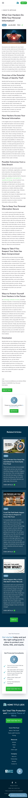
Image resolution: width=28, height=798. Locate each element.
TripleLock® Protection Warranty (14, 790)
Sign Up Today (7, 390)
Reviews (14, 761)
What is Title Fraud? (14, 730)
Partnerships (14, 759)
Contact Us (14, 763)
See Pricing (14, 410)
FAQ (14, 747)
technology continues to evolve (11, 299)
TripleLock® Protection (14, 733)
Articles (14, 742)
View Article (8, 484)
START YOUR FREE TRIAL (14, 688)
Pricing (14, 735)
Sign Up (24, 2)
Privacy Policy (14, 785)
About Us (14, 756)
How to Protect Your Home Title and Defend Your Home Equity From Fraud (13, 462)
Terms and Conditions (14, 788)
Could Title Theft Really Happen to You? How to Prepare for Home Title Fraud (13, 515)
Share (18, 25)
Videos (14, 744)
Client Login (14, 749)
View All (14, 619)
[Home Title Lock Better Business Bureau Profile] (9, 771)
